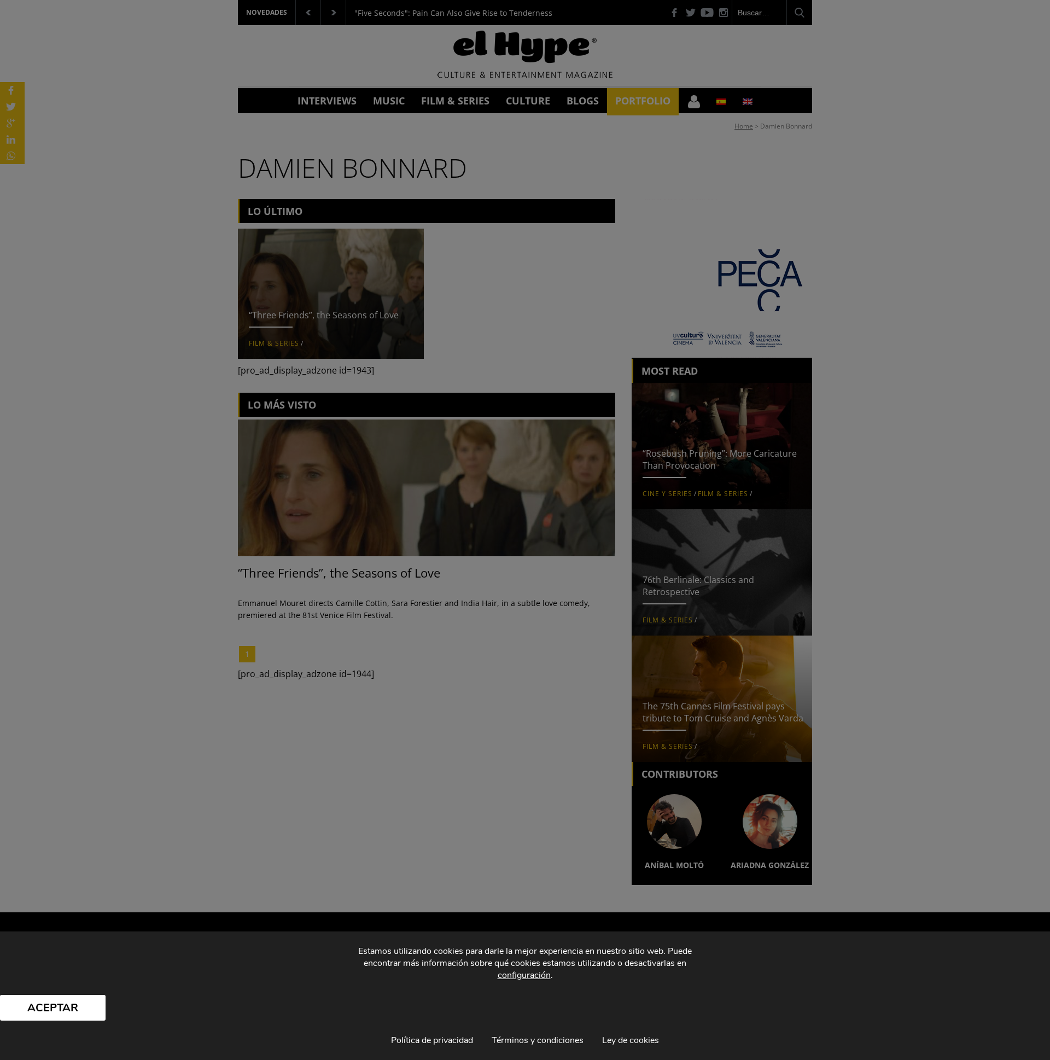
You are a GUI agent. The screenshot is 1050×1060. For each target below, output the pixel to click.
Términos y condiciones (538, 1040)
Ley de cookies (630, 1040)
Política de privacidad (432, 1040)
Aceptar (52, 1007)
